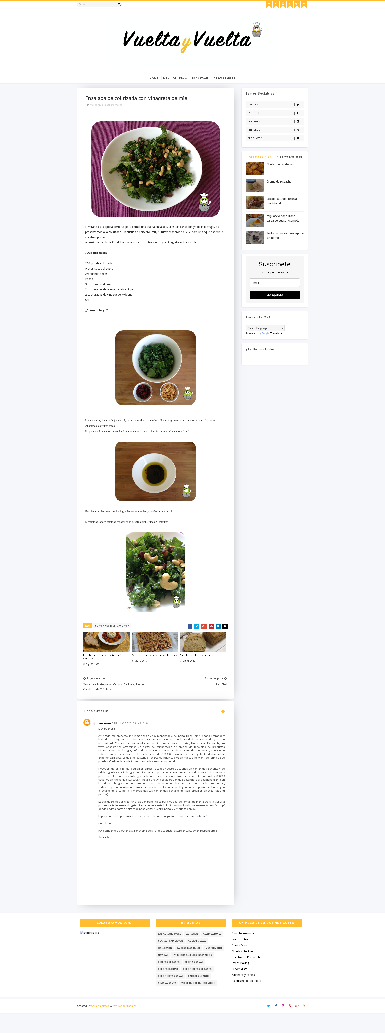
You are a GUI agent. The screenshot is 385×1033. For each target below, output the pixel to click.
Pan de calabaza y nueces (197, 655)
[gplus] (297, 5)
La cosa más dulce (188, 947)
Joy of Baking (240, 963)
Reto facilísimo (168, 968)
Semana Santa (167, 982)
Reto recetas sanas (170, 975)
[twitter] (269, 5)
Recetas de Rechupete (246, 957)
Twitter (253, 104)
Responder (104, 837)
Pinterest (255, 129)
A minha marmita (243, 933)
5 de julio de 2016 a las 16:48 (130, 723)
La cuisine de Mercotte (246, 981)
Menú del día (173, 78)
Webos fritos (240, 939)
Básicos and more (169, 933)
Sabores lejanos (198, 975)
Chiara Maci (239, 945)
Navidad (163, 954)
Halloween (165, 947)
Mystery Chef (213, 947)
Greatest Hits (260, 156)
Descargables (224, 78)
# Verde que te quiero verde (112, 626)
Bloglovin (255, 138)
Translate (276, 333)
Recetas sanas (194, 961)
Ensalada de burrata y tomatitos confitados (104, 657)
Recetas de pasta (169, 961)
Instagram (255, 121)
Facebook (255, 113)
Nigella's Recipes (242, 951)
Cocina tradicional (170, 940)
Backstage (200, 78)
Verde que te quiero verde (106, 104)
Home (154, 78)
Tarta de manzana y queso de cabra (155, 655)
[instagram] (283, 5)
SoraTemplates (100, 1006)
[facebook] (276, 5)
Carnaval (192, 933)
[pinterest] (290, 5)
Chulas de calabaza (280, 164)
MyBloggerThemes (124, 1006)
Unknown (104, 723)
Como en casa (197, 940)
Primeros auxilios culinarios (192, 954)
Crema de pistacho (279, 181)
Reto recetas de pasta (197, 968)
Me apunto (274, 295)
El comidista (239, 969)
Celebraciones (212, 933)
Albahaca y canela (243, 975)
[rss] (304, 5)
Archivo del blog (289, 156)
